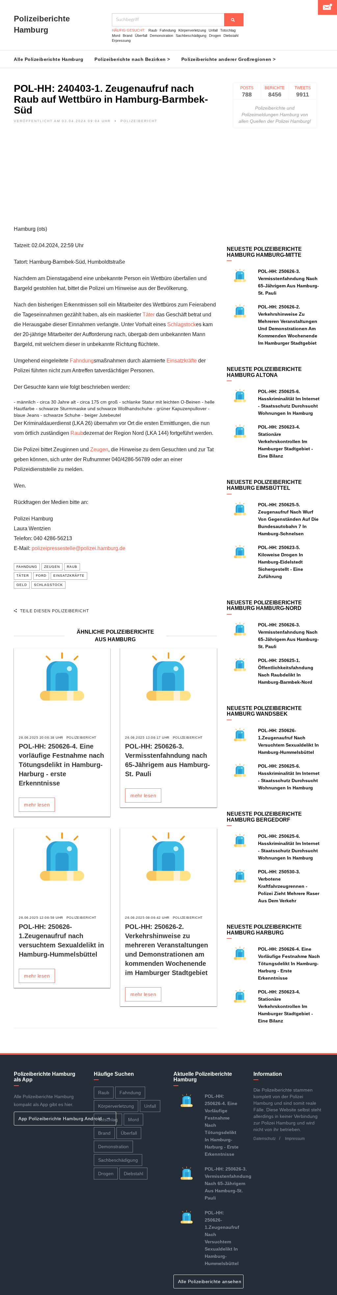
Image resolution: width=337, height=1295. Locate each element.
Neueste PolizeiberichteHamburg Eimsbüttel (264, 485)
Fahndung (168, 30)
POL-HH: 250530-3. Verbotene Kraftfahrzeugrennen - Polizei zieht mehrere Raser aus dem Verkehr (288, 886)
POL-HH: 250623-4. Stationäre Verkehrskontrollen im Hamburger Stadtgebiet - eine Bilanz (285, 441)
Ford (41, 575)
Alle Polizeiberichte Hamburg (48, 59)
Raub (152, 30)
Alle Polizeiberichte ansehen (210, 1281)
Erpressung (121, 40)
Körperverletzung (192, 30)
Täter (149, 314)
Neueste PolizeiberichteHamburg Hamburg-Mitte (264, 252)
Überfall (141, 36)
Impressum (295, 1138)
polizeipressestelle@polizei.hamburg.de (78, 548)
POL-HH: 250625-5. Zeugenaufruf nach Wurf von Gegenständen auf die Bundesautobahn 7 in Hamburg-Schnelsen (288, 519)
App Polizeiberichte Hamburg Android (60, 1118)
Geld (21, 585)
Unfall (213, 30)
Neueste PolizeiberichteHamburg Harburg (264, 930)
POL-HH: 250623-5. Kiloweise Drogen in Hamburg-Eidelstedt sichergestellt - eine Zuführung (280, 562)
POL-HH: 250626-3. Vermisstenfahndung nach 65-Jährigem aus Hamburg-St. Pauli (228, 1183)
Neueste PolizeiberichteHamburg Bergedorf (264, 817)
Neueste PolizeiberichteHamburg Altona (264, 372)
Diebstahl (230, 36)
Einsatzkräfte (182, 360)
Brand (127, 36)
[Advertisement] (115, 178)
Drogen (215, 36)
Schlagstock (181, 324)
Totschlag (228, 30)
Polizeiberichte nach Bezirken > (132, 59)
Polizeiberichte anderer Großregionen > (228, 59)
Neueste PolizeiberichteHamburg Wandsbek (264, 711)
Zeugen (99, 449)
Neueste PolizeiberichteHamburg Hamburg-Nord (264, 605)
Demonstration (161, 36)
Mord (116, 36)
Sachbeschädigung (191, 36)
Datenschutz (264, 1138)
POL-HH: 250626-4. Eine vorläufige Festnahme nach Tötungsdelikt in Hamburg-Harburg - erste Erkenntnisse (61, 765)
